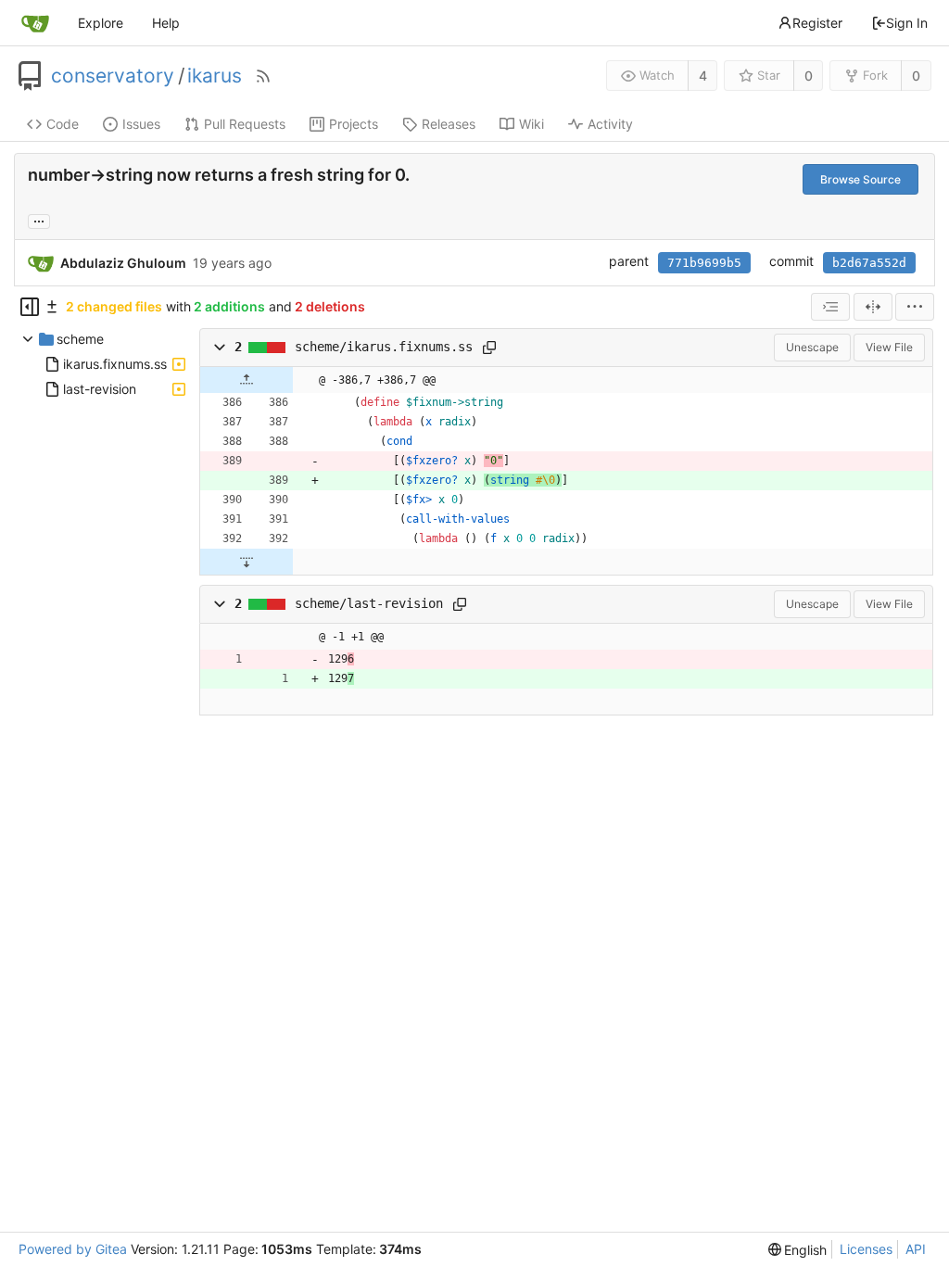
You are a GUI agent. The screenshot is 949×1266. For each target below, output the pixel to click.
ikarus (214, 76)
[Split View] (873, 307)
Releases (448, 124)
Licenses (866, 1249)
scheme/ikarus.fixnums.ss (384, 346)
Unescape (812, 347)
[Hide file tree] (29, 307)
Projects (353, 124)
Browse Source (860, 179)
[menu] (914, 307)
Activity (610, 124)
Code (62, 124)
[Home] (35, 23)
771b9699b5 (704, 263)
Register (817, 23)
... (38, 219)
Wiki (531, 124)
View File (889, 347)
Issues (141, 124)
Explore (100, 23)
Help (166, 23)
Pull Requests (244, 124)
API (915, 1249)
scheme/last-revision (369, 603)
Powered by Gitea (73, 1249)
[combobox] (830, 307)
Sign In (907, 23)
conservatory (112, 76)
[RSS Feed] (263, 76)
